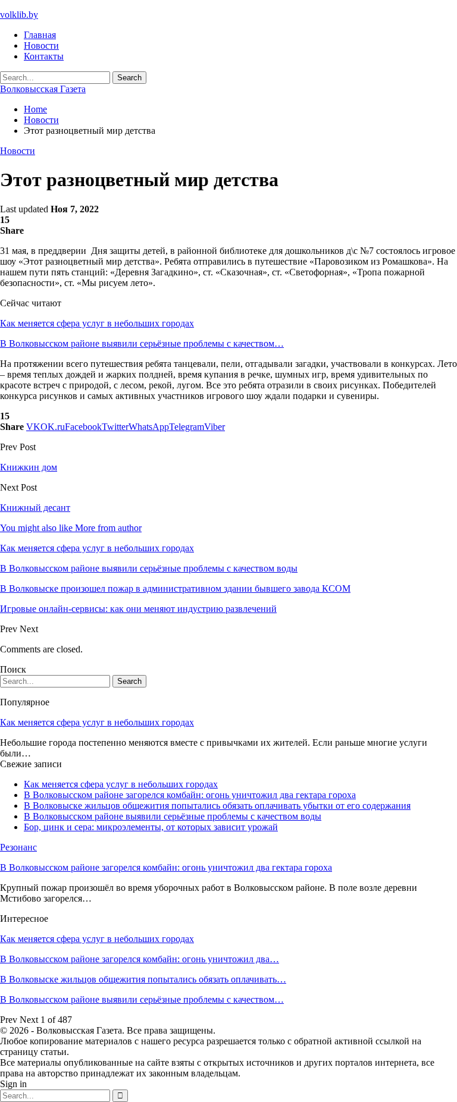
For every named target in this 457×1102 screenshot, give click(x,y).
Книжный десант (35, 508)
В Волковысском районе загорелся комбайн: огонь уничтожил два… (139, 959)
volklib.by (19, 15)
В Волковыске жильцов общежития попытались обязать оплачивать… (143, 979)
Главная (40, 35)
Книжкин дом (28, 467)
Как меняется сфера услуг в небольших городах (97, 323)
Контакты (44, 56)
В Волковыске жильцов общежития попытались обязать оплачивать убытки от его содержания (217, 805)
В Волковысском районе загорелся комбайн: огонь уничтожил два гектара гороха (190, 795)
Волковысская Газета (43, 89)
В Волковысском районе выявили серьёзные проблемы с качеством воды (172, 816)
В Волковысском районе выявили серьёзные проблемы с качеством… (142, 343)
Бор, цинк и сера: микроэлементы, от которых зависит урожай (151, 827)
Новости (41, 45)
